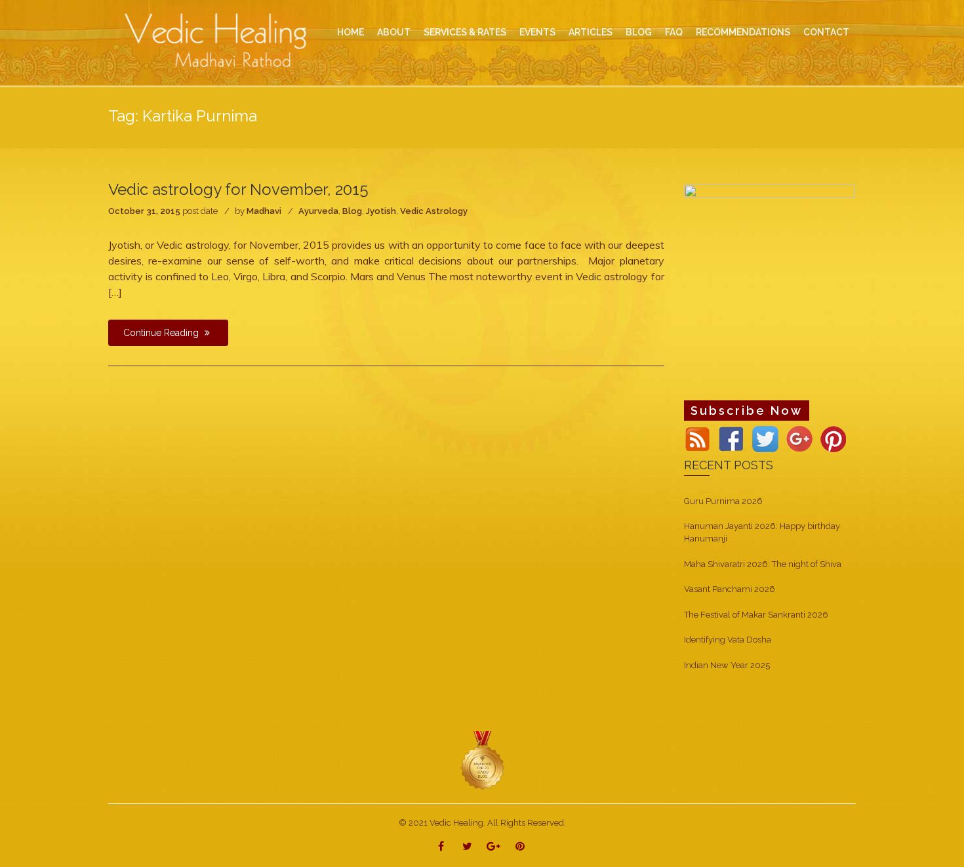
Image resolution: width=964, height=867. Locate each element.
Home (350, 32)
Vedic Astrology (434, 211)
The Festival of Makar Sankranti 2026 (756, 615)
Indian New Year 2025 (727, 665)
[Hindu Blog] (482, 760)
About (394, 32)
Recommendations (743, 32)
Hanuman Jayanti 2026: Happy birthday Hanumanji (762, 532)
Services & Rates (465, 32)
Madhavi (264, 211)
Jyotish (381, 211)
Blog (352, 211)
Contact (826, 32)
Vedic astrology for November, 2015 (238, 189)
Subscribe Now (747, 410)
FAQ (674, 32)
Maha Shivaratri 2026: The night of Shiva (762, 564)
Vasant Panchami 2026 (729, 589)
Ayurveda (318, 211)
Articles (591, 32)
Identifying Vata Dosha (727, 640)
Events (537, 32)
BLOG (639, 32)
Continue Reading (162, 333)
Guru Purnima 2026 (723, 501)
